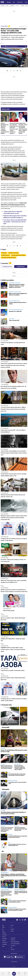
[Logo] (2, 2)
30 (6, 318)
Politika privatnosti (15, 943)
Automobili (4, 944)
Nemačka (4, 252)
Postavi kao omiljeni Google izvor (10, 46)
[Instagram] (22, 919)
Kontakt (12, 949)
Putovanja (4, 934)
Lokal (3, 946)
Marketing (13, 938)
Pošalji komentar (21, 266)
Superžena (4, 938)
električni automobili (14, 252)
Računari (10, 834)
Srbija (9, 899)
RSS (11, 947)
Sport (3, 927)
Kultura (4, 936)
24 (6, 300)
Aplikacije (13, 945)
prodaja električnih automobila (18, 255)
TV (11, 927)
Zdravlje (4, 933)
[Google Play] (9, 956)
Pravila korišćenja (15, 941)
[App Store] (19, 956)
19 (12, 755)
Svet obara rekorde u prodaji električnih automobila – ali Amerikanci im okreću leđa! (14, 221)
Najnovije (9, 2)
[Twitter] (19, 919)
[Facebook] (17, 919)
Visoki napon (4, 26)
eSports (4, 940)
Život (3, 931)
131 (6, 283)
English (12, 929)
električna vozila (5, 255)
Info (3, 925)
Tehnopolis (4, 942)
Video (12, 925)
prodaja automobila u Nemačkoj (8, 257)
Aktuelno (3, 748)
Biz (3, 929)
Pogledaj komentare (7, 266)
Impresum (13, 939)
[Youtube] (25, 919)
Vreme (12, 931)
